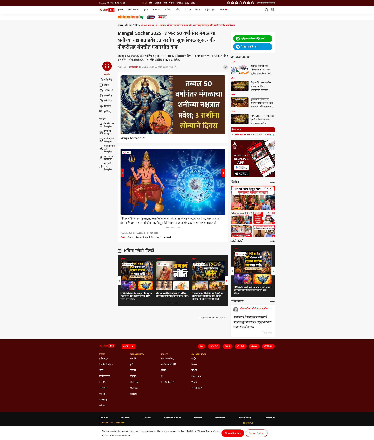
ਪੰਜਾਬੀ (171, 2)
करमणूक (103, 388)
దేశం (193, 2)
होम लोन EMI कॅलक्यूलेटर (109, 125)
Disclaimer (220, 418)
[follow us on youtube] (240, 3)
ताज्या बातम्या (133, 9)
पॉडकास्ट (107, 106)
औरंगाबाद (134, 382)
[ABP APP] (241, 167)
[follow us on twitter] (228, 3)
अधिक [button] (221, 9)
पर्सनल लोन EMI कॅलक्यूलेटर (108, 166)
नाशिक (133, 370)
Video (102, 394)
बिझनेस (188, 9)
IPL (162, 376)
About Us (103, 418)
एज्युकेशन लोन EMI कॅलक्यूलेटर (109, 149)
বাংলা (165, 2)
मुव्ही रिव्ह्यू (107, 111)
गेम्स (201, 346)
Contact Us (270, 418)
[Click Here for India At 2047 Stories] (150, 17)
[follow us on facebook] (232, 3)
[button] (107, 69)
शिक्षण (194, 370)
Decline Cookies (256, 433)
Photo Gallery (106, 364)
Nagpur (133, 394)
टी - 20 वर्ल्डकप (167, 382)
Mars (130, 237)
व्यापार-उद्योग (196, 388)
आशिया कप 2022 (168, 364)
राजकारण (156, 9)
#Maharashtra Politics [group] (248, 135)
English (158, 2)
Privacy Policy (245, 418)
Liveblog (103, 399)
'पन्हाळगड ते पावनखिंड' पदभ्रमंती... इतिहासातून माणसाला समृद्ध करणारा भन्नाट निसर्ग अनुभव (252, 322)
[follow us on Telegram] (248, 3)
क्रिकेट (163, 370)
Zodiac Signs (142, 237)
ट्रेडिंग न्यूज (103, 358)
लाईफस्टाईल (210, 9)
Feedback (125, 418)
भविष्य (197, 9)
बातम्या (102, 354)
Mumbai (134, 388)
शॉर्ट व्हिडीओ (108, 90)
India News (196, 376)
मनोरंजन (168, 9)
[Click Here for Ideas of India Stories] (162, 17)
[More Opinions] (272, 301)
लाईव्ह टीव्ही (108, 79)
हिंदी (151, 2)
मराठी (144, 2)
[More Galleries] (225, 251)
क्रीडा (178, 9)
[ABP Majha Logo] (107, 10)
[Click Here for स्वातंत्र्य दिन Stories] (130, 17)
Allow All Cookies (233, 433)
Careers (147, 418)
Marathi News (198, 354)
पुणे (131, 364)
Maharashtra (137, 354)
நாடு (187, 2)
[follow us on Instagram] (244, 3)
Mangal (167, 237)
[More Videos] (272, 182)
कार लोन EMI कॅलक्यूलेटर (109, 158)
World (194, 382)
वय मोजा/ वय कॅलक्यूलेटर (109, 140)
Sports (164, 354)
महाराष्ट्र (145, 9)
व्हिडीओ (106, 85)
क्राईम (193, 358)
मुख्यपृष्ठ (120, 9)
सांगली (133, 358)
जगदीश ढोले (133, 67)
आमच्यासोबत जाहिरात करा (266, 2)
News (194, 364)
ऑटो (101, 370)
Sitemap (198, 418)
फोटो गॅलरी (108, 100)
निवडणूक (103, 382)
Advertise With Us (172, 418)
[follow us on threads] (236, 3)
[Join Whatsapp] (252, 3)
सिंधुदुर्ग (133, 376)
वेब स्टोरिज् (108, 95)
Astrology (156, 237)
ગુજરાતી (179, 2)
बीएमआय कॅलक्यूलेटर (108, 132)
